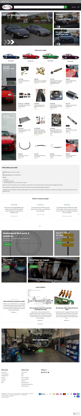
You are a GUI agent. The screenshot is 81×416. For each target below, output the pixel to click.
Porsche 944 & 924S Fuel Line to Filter (39, 156)
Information (3, 379)
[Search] (65, 7)
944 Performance (4, 375)
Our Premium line (4, 374)
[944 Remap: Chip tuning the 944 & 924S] (66, 297)
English (77, 1)
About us (3, 380)
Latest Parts (3, 372)
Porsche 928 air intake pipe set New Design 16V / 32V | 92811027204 (56, 106)
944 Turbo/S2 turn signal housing (71, 130)
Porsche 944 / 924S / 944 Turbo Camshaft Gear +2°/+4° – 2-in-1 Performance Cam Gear (56, 131)
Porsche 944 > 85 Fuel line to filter (56, 156)
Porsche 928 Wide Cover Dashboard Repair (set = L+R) (39, 106)
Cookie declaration (25, 382)
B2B (2, 382)
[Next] (78, 213)
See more (40, 324)
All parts (3, 377)
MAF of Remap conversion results (14, 301)
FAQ (22, 375)
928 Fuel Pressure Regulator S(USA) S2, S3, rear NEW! (40, 81)
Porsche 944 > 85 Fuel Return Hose (23, 156)
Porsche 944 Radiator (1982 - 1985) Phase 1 (24, 130)
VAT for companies (25, 377)
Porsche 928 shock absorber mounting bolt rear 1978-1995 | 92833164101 (56, 82)
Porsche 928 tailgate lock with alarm (23, 81)
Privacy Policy (24, 372)
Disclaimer (23, 380)
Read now (13, 312)
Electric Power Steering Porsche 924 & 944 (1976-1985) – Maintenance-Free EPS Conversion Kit (40, 131)
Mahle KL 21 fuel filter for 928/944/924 (71, 106)
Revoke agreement (25, 386)
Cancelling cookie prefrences (27, 384)
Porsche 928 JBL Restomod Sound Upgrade (24, 106)
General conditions (25, 379)
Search (22, 374)
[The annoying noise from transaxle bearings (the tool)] (40, 297)
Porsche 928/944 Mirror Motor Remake (71, 81)
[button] (76, 414)
